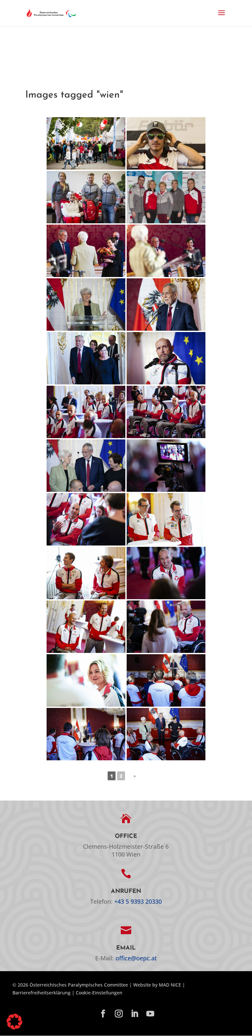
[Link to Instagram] (119, 1014)
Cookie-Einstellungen (99, 993)
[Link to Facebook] (103, 1014)
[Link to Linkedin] (134, 1014)
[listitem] (135, 776)
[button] (221, 17)
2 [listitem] (121, 776)
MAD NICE (170, 985)
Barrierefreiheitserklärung (41, 993)
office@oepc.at (136, 958)
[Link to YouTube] (150, 1014)
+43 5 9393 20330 (138, 901)
